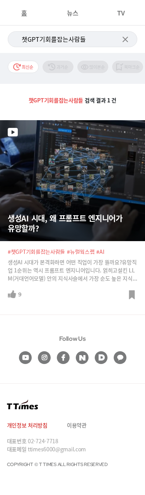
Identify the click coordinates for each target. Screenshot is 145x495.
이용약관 (77, 425)
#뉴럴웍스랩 (80, 251)
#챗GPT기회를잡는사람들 (36, 251)
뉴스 (72, 12)
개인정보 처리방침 (27, 425)
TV (121, 12)
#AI (100, 251)
